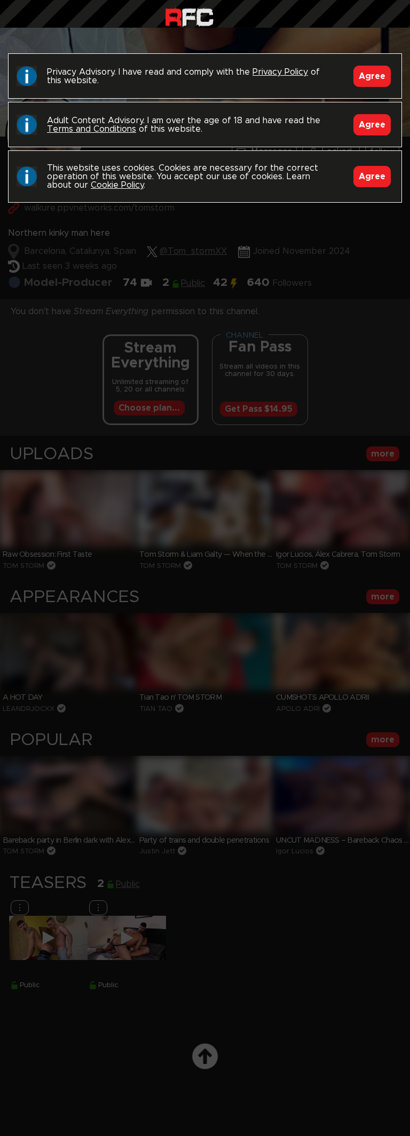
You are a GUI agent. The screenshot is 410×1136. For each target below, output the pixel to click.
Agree (372, 76)
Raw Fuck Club (189, 16)
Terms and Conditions (91, 129)
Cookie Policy (117, 185)
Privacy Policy (280, 72)
